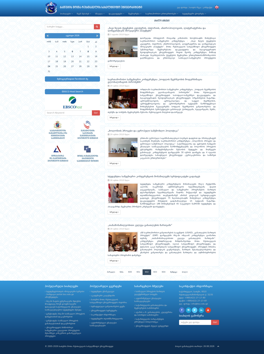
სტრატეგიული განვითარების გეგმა (108, 307)
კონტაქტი (207, 8)
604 (163, 272)
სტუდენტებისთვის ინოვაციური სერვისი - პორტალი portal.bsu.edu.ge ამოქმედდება (64, 294)
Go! (96, 113)
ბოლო (185, 272)
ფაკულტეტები (116, 14)
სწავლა (99, 14)
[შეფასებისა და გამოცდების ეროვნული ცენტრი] (57, 153)
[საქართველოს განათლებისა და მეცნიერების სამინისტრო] (57, 129)
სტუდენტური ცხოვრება (193, 14)
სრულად (114, 66)
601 (138, 272)
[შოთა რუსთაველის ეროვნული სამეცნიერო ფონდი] (87, 153)
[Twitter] (194, 310)
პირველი (111, 272)
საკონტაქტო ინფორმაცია (103, 315)
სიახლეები (66, 14)
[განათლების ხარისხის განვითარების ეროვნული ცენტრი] (87, 129)
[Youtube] (208, 310)
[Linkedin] (201, 310)
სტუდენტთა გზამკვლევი (102, 292)
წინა (121, 272)
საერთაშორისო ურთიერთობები (161, 14)
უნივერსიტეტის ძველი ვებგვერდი (152, 326)
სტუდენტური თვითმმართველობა (107, 319)
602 (147, 272)
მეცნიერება (134, 14)
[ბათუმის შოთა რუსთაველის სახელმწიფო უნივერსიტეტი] (51, 8)
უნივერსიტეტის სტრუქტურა (104, 311)
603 (155, 272)
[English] (216, 8)
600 (130, 272)
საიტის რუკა (195, 8)
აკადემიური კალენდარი (103, 296)
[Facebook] (182, 310)
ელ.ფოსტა (182, 8)
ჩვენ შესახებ (83, 14)
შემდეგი (173, 272)
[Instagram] (188, 310)
